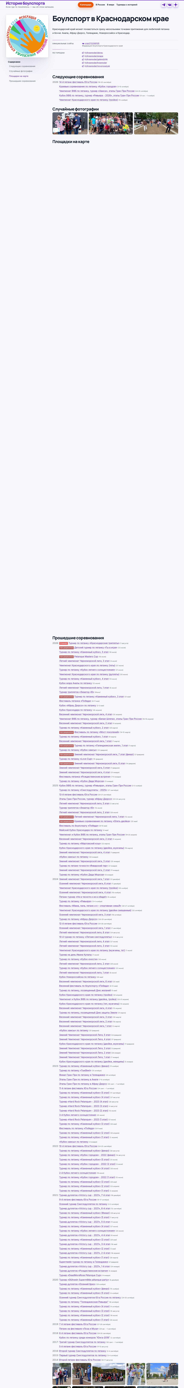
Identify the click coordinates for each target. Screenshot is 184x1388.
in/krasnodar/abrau (94, 52)
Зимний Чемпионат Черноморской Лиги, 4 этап (85, 1039)
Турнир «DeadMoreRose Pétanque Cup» (80, 1275)
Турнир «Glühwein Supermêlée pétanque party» (84, 1279)
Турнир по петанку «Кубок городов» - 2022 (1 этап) (87, 1177)
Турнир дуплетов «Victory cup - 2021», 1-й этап (84, 1266)
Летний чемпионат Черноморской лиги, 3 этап (84, 661)
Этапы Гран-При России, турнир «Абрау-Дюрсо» (85, 799)
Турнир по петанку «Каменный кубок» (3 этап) (84, 1123)
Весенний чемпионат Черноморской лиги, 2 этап (85, 723)
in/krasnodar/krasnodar (96, 62)
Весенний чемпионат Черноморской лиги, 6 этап (85, 981)
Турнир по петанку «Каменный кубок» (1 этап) (84, 1137)
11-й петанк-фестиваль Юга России (78, 1088)
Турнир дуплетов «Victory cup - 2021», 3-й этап (84, 1244)
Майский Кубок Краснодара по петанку (80, 830)
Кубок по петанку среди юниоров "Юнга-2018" (84, 1337)
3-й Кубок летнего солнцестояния (77, 1115)
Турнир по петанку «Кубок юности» (78, 959)
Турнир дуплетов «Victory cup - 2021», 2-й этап (84, 1253)
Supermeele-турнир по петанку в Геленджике (83, 1261)
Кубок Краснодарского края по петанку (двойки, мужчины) (91, 848)
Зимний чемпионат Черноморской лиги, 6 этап (99, 763)
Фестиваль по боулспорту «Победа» (79, 825)
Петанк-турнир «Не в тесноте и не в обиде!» (83, 897)
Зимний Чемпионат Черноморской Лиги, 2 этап (85, 1052)
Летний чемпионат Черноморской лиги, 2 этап (84, 812)
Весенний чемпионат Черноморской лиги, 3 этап (85, 1017)
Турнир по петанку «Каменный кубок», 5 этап (84, 652)
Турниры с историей (126, 4)
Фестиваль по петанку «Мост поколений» (96, 732)
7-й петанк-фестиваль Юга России (77, 1324)
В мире (110, 4)
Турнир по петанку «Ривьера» (75, 901)
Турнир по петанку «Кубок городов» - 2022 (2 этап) (87, 1164)
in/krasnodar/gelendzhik (96, 59)
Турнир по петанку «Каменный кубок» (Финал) (84, 1213)
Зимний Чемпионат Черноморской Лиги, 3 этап (85, 1048)
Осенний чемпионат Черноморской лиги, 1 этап (85, 928)
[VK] (169, 4)
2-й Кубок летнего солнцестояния (77, 1173)
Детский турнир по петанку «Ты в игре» (95, 647)
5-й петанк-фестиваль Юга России (77, 1346)
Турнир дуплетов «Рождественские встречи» (83, 1270)
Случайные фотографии (20, 71)
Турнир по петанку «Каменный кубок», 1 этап (83, 736)
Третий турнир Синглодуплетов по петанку (82, 1342)
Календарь (85, 4)
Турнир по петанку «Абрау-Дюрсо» (78, 919)
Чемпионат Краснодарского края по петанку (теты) (87, 665)
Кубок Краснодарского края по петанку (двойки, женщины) (91, 1061)
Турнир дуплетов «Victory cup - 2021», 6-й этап (84, 1208)
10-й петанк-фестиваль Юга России (78, 1146)
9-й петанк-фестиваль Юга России (77, 1199)
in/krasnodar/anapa (94, 56)
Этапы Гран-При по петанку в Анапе (78, 1079)
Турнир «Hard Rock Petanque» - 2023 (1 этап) (83, 1119)
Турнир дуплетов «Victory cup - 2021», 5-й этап (84, 1221)
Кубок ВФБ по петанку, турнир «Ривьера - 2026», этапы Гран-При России (99, 95)
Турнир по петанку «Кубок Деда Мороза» (81, 781)
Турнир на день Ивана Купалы (75, 954)
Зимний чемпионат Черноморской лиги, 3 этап (84, 861)
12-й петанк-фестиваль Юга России (78, 923)
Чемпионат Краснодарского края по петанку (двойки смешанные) (95, 910)
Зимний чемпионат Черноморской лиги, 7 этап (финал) (104, 754)
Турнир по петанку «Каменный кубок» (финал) (84, 1066)
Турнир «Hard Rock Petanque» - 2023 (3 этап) (83, 1106)
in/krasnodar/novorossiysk (97, 66)
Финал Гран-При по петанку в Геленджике (82, 1075)
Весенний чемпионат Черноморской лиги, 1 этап (85, 741)
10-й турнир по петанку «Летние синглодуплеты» (85, 937)
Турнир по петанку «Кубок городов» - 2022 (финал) (87, 1155)
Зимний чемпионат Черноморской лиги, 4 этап (84, 772)
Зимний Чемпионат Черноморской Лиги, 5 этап (85, 1035)
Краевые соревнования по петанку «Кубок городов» (88, 86)
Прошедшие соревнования (22, 81)
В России (100, 4)
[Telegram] (163, 4)
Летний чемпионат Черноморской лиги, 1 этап (84, 687)
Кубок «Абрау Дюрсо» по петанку (77, 705)
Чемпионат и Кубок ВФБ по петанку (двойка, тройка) (88, 999)
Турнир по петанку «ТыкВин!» (75, 1070)
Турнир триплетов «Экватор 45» (76, 692)
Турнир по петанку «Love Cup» (76, 759)
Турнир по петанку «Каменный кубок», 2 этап (84, 727)
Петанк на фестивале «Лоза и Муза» (79, 1328)
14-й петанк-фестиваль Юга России (78, 82)
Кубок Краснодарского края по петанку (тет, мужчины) (89, 1003)
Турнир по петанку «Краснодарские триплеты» (94, 643)
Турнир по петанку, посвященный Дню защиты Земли (88, 1012)
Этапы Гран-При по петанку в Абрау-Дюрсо (83, 1083)
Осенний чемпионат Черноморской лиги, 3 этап (85, 914)
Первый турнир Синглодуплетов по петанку (83, 1355)
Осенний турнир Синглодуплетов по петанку (83, 1204)
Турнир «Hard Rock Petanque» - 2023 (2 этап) (83, 1110)
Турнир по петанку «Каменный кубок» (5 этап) (84, 1092)
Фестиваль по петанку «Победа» (77, 1128)
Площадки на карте (18, 76)
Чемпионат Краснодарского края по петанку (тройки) (88, 99)
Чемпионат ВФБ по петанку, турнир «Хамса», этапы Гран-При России (96, 91)
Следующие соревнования (22, 66)
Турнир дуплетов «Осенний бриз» (77, 1284)
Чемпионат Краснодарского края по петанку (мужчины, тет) (92, 950)
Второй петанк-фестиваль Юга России (80, 1359)
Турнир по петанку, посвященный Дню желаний (85, 990)
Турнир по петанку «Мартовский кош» (80, 843)
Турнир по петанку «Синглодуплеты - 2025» (83, 790)
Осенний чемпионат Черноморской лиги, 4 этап (85, 892)
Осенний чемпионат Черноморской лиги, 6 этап (85, 883)
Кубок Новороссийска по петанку (77, 977)
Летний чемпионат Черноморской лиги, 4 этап (84, 941)
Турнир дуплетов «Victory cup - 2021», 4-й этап (84, 1235)
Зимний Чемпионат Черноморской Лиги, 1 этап (84, 1057)
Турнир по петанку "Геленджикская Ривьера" (83, 1302)
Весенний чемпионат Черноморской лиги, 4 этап (85, 714)
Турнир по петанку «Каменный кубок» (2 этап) (84, 1132)
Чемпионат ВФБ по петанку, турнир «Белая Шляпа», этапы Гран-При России (100, 718)
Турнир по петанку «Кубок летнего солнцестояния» (87, 669)
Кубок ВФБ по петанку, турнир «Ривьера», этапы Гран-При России (95, 785)
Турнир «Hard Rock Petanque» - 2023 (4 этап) (83, 1101)
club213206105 (92, 43)
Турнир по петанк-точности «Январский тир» (83, 865)
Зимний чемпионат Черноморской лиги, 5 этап (84, 767)
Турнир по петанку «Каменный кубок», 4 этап (84, 678)
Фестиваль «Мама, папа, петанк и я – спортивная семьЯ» (90, 905)
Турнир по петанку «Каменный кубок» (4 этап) (84, 1097)
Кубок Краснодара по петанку (75, 710)
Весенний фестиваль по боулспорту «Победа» (84, 985)
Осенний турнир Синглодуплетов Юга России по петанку (90, 1297)
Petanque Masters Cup (86, 656)
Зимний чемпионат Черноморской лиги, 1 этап (84, 879)
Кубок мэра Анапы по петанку (75, 683)
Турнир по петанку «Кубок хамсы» (78, 750)
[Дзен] (175, 4)
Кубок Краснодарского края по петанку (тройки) (85, 994)
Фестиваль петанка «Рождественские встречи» (85, 776)
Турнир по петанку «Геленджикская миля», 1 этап (101, 745)
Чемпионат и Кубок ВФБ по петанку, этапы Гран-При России (92, 834)
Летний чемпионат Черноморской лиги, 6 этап (84, 932)
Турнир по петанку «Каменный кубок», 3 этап (99, 696)
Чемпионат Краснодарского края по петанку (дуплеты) (89, 674)
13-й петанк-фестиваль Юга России (78, 794)
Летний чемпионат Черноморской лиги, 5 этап (84, 803)
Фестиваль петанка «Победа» (75, 701)
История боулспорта (25, 3)
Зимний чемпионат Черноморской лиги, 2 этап (84, 870)
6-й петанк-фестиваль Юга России (77, 1333)
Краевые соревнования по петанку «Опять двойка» (102, 821)
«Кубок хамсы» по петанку (73, 856)
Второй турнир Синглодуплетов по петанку (82, 1351)
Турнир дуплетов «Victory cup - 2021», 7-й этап (84, 1195)
